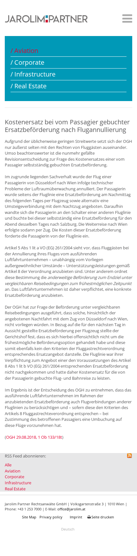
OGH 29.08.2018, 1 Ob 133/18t (34, 437)
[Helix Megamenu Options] (125, 19)
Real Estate (15, 489)
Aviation (12, 471)
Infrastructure (18, 483)
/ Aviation (24, 50)
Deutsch (68, 529)
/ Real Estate (29, 86)
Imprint (76, 517)
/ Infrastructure (33, 74)
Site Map (29, 517)
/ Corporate (27, 62)
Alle (8, 465)
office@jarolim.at (71, 509)
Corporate (14, 476)
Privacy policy (51, 517)
